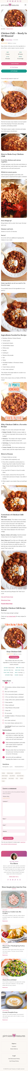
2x (9, 682)
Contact (14, 1046)
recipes (21, 778)
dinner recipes (5, 775)
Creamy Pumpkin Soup (10, 1012)
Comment (5, 801)
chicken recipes (10, 773)
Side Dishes (5, 978)
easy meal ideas (20, 775)
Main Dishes (9, 29)
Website (5, 831)
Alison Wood (9, 39)
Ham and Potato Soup (7, 597)
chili (7, 78)
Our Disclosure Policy (14, 1058)
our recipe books (11, 616)
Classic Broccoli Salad (9, 980)
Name (4, 818)
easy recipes (11, 778)
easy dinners (12, 775)
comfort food (17, 773)
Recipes (3, 29)
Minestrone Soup (5, 600)
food (17, 778)
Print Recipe (15, 67)
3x (12, 682)
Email (4, 825)
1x (6, 682)
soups (3, 781)
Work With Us (14, 1049)
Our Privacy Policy (14, 1061)
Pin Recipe (14, 71)
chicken (3, 773)
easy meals (4, 778)
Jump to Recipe (15, 63)
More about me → (14, 876)
